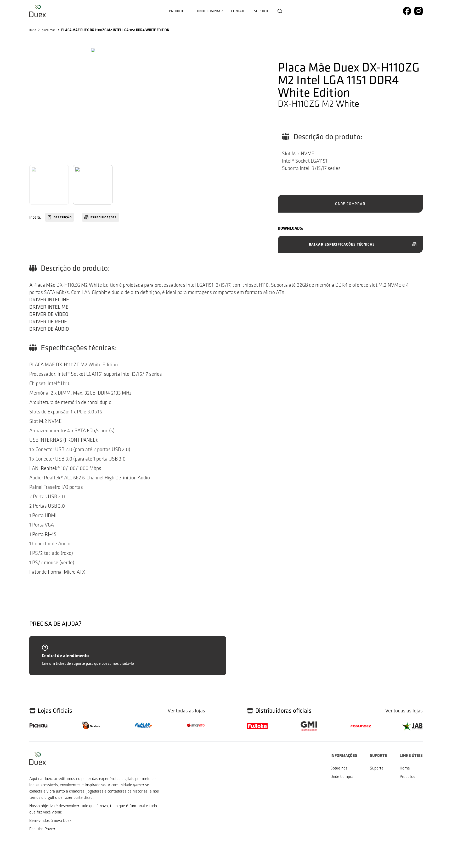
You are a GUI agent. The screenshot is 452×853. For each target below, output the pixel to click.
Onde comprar (210, 11)
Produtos (178, 11)
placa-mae (48, 30)
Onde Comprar (342, 776)
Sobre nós (338, 768)
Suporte (261, 11)
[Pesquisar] (279, 11)
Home (405, 768)
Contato (238, 11)
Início (32, 30)
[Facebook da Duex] (407, 11)
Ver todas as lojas (186, 710)
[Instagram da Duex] (418, 11)
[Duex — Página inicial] (37, 11)
